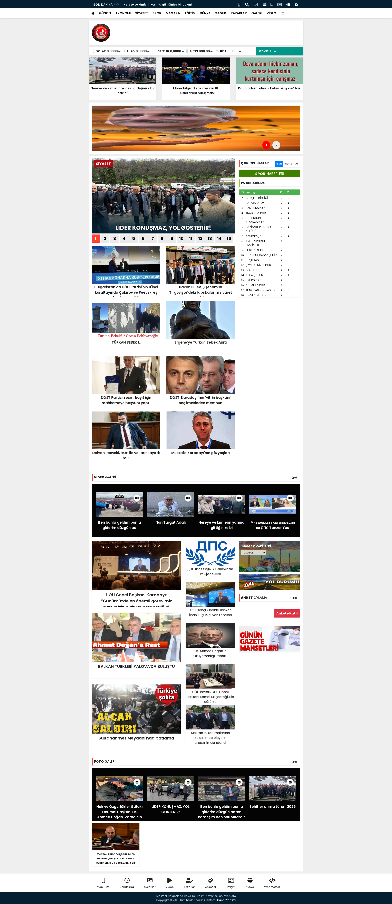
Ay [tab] (296, 163)
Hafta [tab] (288, 163)
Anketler (210, 887)
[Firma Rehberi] (264, 4)
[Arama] (247, 4)
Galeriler (150, 887)
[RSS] (296, 4)
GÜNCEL (105, 13)
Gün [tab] (279, 163)
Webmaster (272, 887)
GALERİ (256, 13)
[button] (283, 13)
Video (170, 887)
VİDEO (271, 13)
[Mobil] (239, 4)
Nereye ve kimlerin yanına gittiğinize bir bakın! (158, 4)
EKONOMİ (123, 13)
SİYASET (141, 13)
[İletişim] (256, 4)
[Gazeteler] (279, 4)
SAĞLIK (220, 13)
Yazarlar (189, 887)
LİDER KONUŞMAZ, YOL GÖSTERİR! (163, 228)
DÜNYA (205, 13)
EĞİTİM (190, 13)
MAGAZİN (173, 13)
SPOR (157, 13)
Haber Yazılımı (226, 900)
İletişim (231, 887)
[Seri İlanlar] (271, 4)
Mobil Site (103, 887)
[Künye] (288, 4)
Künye (250, 887)
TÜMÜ (293, 477)
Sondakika (127, 887)
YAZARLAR (239, 13)
